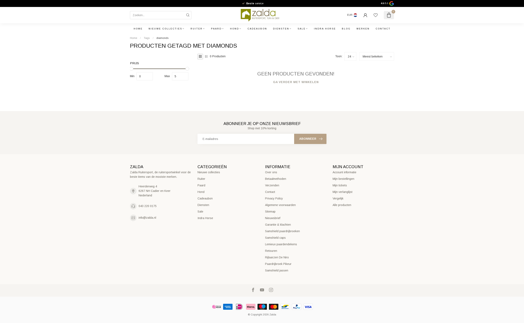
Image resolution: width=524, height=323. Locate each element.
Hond (234, 28)
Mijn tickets (340, 185)
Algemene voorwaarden (280, 205)
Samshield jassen (276, 270)
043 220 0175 (148, 206)
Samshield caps (275, 237)
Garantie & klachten (278, 224)
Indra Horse (325, 28)
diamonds (162, 37)
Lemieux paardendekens (281, 244)
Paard (216, 28)
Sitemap (270, 211)
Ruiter (197, 28)
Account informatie (344, 172)
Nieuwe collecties (165, 28)
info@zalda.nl (147, 217)
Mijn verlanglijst (342, 192)
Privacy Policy (274, 198)
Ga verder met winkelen (296, 82)
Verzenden (272, 185)
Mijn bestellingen (343, 178)
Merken (363, 28)
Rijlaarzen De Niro (277, 257)
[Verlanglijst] (376, 15)
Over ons (271, 172)
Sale (302, 28)
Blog (346, 28)
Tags (147, 37)
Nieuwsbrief (272, 218)
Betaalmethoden (275, 178)
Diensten (281, 28)
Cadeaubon (257, 28)
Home (138, 28)
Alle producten (342, 205)
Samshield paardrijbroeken (282, 231)
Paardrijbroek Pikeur (278, 264)
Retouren (271, 250)
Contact (383, 28)
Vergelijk (338, 198)
